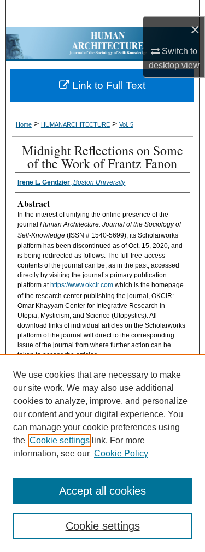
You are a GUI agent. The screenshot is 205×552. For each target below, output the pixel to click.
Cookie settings (60, 440)
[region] (102, 453)
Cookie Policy (121, 453)
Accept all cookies (102, 491)
